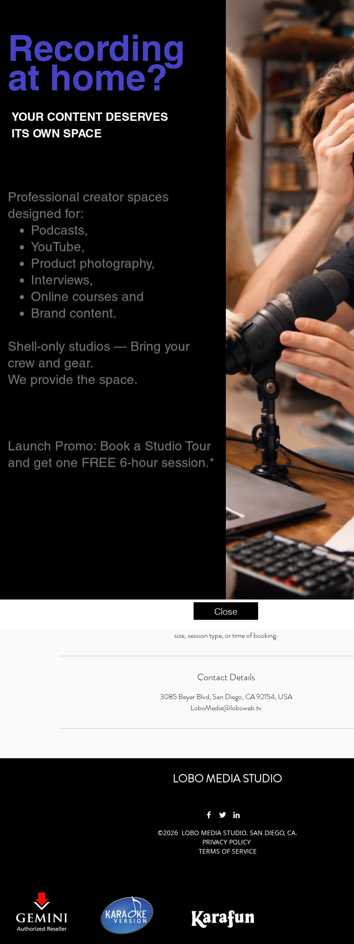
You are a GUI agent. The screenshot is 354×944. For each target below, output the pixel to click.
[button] (226, 611)
